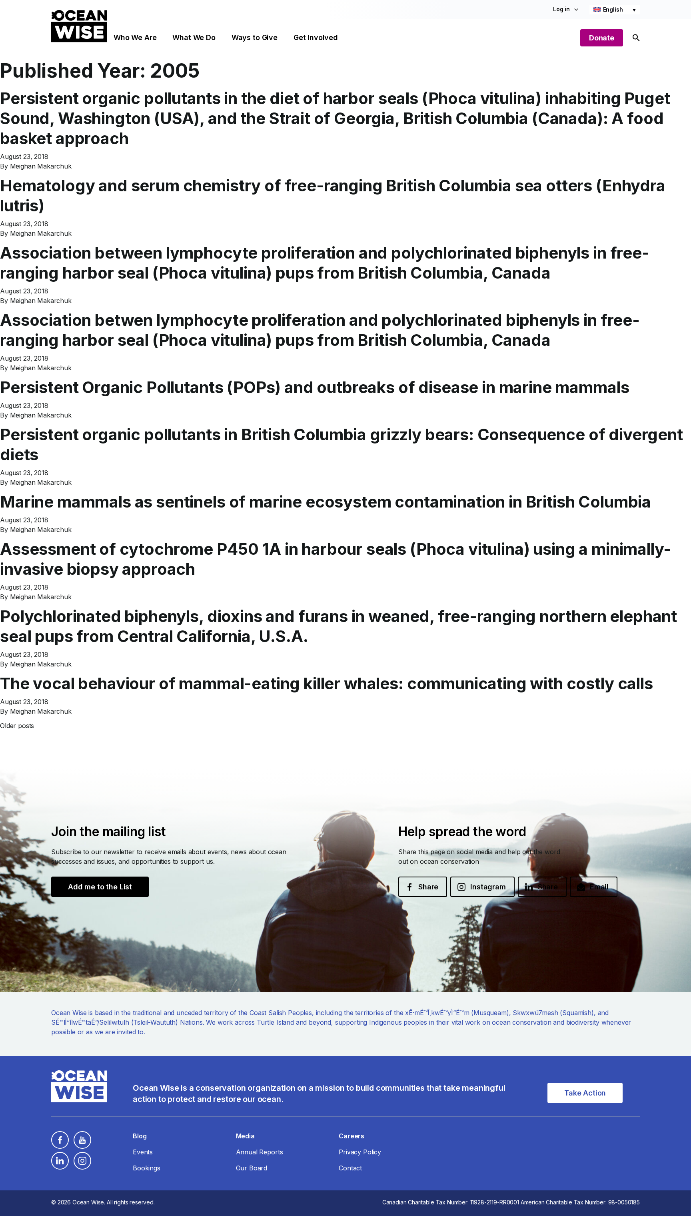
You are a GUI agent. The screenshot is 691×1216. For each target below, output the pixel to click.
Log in (561, 9)
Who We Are (135, 37)
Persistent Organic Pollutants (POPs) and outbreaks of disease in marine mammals (314, 387)
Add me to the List (100, 887)
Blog (139, 1136)
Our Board (252, 1168)
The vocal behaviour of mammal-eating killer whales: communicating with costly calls (326, 683)
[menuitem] (614, 9)
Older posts (17, 726)
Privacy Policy (360, 1152)
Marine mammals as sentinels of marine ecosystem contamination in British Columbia (325, 502)
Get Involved (316, 37)
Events (143, 1152)
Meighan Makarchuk (41, 166)
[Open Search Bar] (636, 38)
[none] (614, 9)
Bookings (146, 1168)
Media (245, 1136)
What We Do (193, 37)
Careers (351, 1136)
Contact (350, 1168)
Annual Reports (259, 1152)
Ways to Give (255, 37)
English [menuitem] (613, 9)
